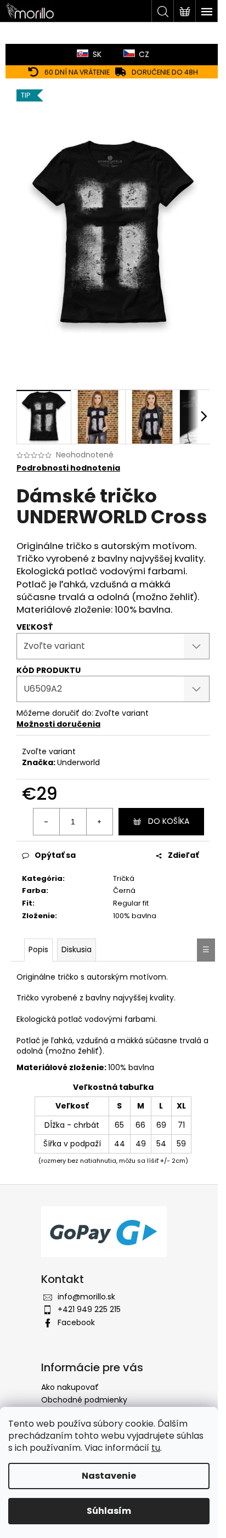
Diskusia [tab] (76, 949)
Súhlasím (109, 1511)
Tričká (123, 878)
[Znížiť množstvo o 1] (46, 821)
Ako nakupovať (70, 1387)
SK (97, 54)
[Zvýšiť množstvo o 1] (99, 821)
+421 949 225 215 (89, 1309)
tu (155, 1447)
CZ (144, 54)
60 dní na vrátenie (77, 72)
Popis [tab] (38, 949)
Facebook (76, 1322)
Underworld (78, 762)
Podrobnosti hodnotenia (68, 468)
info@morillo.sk (86, 1296)
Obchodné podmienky (84, 1399)
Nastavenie (109, 1475)
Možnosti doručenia (58, 724)
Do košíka (168, 821)
